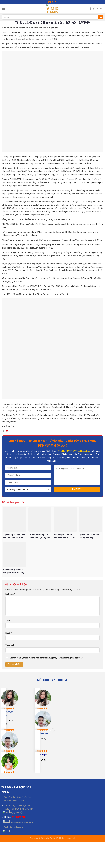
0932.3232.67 (84, 451)
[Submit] (100, 17)
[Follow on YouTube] (101, 8)
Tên (7, 620)
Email (8, 633)
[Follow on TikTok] (94, 8)
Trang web (9, 645)
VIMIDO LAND (52, 838)
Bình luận (10, 594)
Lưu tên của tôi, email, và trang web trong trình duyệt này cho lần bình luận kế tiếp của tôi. (47, 658)
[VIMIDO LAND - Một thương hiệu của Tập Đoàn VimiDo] (52, 8)
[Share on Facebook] (4, 431)
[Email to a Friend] (7, 431)
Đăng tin (52, 2)
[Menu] (3, 8)
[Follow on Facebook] (90, 8)
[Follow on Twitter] (98, 8)
